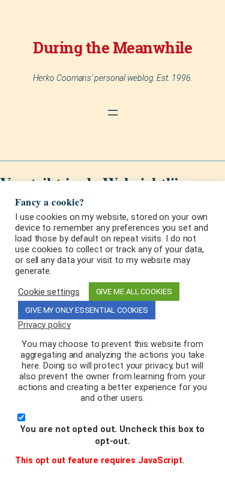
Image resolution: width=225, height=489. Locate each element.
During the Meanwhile (112, 47)
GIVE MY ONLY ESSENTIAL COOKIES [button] (86, 310)
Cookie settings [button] (49, 291)
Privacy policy (44, 324)
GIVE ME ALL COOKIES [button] (134, 291)
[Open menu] (113, 112)
